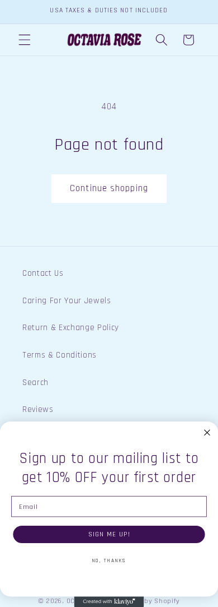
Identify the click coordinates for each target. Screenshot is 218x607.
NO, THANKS (109, 560)
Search (35, 382)
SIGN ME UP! (109, 534)
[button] (24, 39)
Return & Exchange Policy (70, 327)
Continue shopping (109, 188)
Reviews (38, 409)
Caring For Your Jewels (66, 300)
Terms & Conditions (59, 355)
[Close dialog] (207, 432)
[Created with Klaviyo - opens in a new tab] (109, 601)
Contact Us (43, 273)
